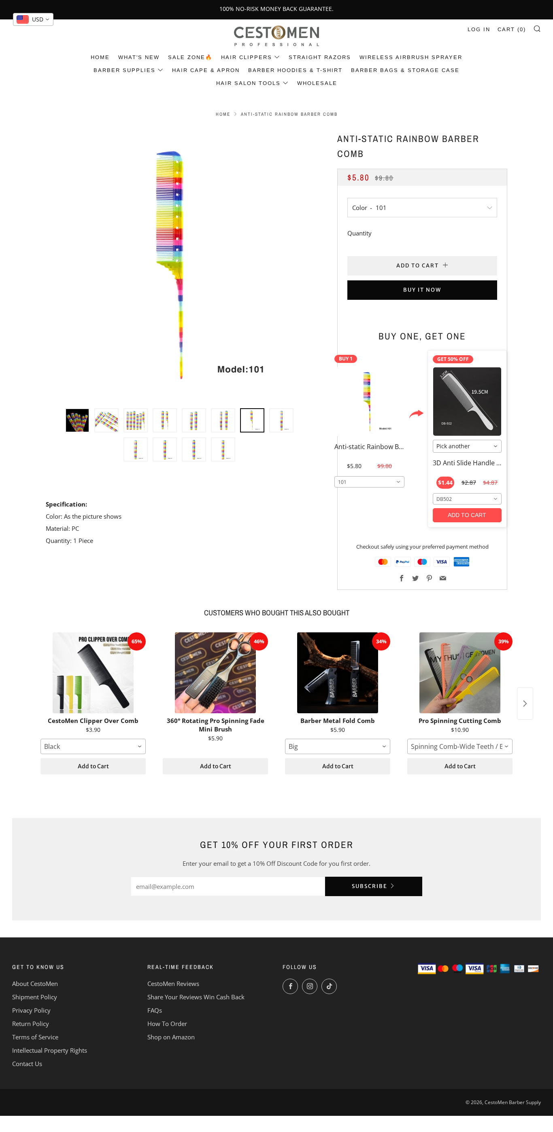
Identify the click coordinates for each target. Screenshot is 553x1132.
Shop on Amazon (171, 1037)
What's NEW (139, 57)
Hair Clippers (246, 57)
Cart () (512, 29)
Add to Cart (93, 766)
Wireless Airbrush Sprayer (410, 57)
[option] (179, 265)
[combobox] (369, 482)
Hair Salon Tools (248, 83)
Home (100, 57)
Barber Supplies (124, 70)
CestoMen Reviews (173, 983)
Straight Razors (320, 57)
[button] (77, 420)
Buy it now (422, 289)
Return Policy (30, 1024)
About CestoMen (35, 983)
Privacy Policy (31, 1010)
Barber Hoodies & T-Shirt (295, 70)
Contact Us (27, 1064)
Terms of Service (35, 1037)
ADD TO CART (467, 515)
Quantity (359, 233)
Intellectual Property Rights (49, 1050)
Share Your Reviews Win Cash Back (196, 997)
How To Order (167, 1024)
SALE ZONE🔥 (190, 57)
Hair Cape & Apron (206, 70)
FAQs (154, 1010)
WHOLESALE (317, 83)
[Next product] (525, 703)
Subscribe (369, 886)
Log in (479, 29)
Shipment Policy (34, 997)
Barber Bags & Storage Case (405, 70)
